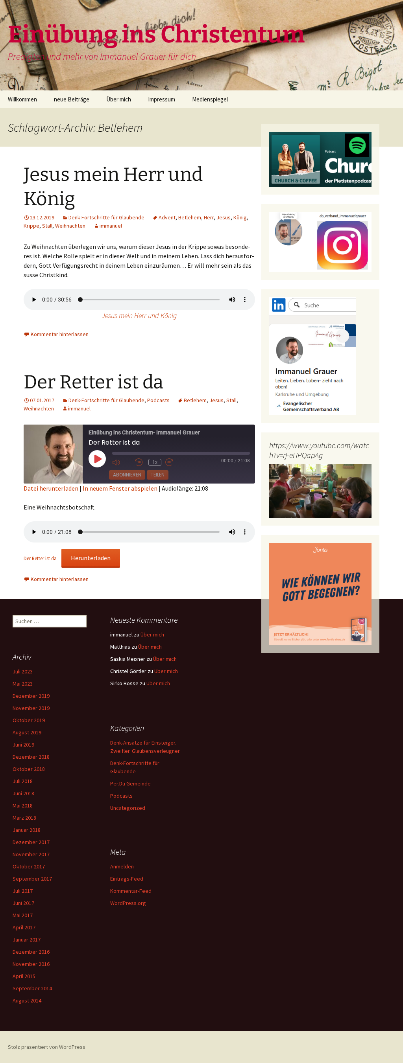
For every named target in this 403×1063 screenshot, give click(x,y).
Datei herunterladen (51, 488)
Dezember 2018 (31, 756)
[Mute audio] (121, 462)
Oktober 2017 (29, 866)
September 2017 (32, 878)
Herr (209, 217)
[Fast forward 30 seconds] (174, 462)
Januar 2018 (27, 829)
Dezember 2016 (31, 951)
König (240, 217)
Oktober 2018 (29, 768)
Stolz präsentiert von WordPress (46, 1046)
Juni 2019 (23, 744)
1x (154, 462)
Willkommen (22, 99)
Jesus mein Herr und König (139, 315)
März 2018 (24, 817)
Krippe (31, 225)
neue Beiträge (71, 99)
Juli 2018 (23, 781)
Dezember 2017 (31, 842)
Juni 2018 (23, 793)
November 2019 (31, 708)
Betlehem (189, 217)
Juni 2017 (23, 903)
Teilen (158, 474)
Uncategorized (127, 807)
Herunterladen (91, 558)
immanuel (111, 225)
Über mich (118, 99)
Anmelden (122, 866)
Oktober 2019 (29, 720)
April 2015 (24, 976)
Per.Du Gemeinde (130, 783)
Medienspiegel (210, 99)
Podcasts (158, 400)
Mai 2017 (23, 915)
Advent (167, 217)
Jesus (223, 217)
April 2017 (24, 927)
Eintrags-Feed (126, 878)
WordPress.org (128, 903)
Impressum (161, 99)
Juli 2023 (23, 671)
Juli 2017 (23, 890)
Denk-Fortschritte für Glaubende (106, 217)
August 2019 (27, 732)
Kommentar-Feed (131, 890)
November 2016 (31, 963)
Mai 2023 (23, 683)
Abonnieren (127, 474)
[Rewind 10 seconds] (139, 462)
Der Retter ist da (93, 382)
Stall (47, 225)
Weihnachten (70, 225)
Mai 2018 (23, 805)
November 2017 (31, 854)
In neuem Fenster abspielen (120, 488)
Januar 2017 (27, 939)
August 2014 (27, 1000)
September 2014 (32, 988)
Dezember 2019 (31, 695)
